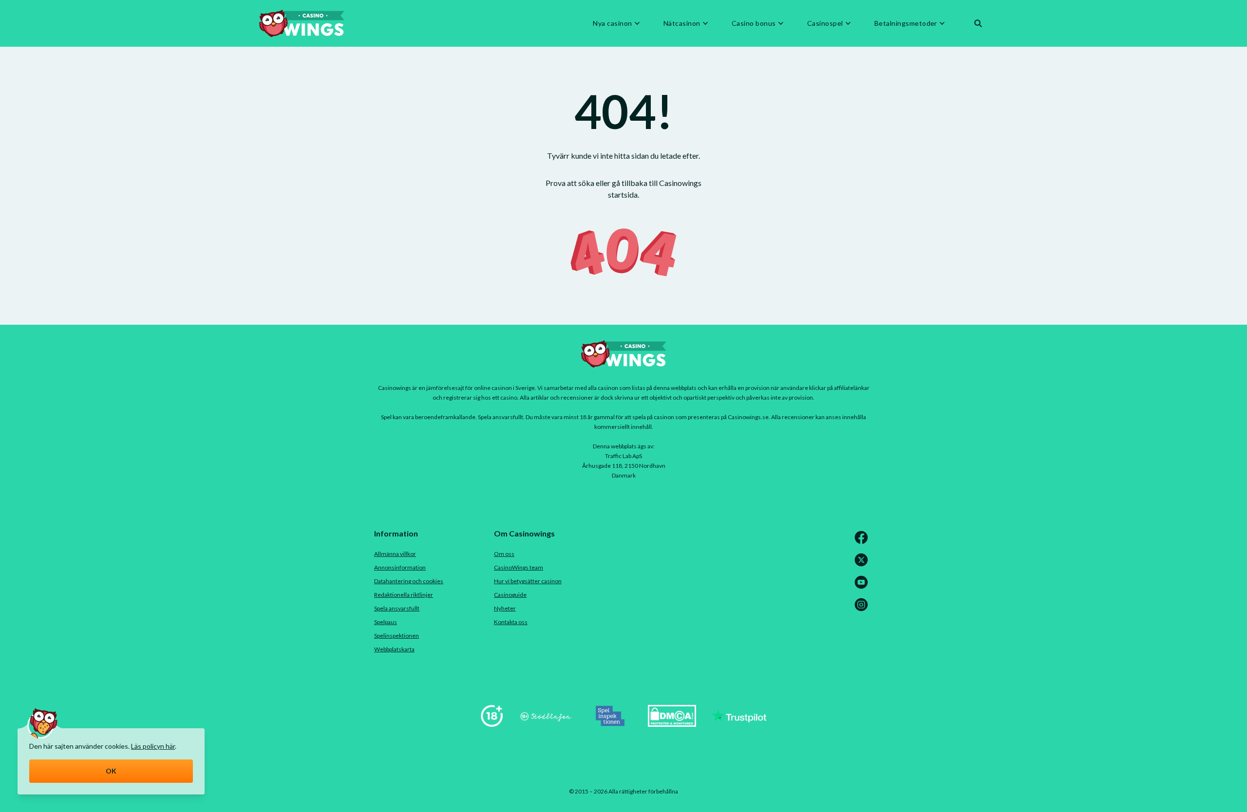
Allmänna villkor (395, 553)
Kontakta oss (511, 622)
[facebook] (863, 542)
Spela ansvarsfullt (396, 608)
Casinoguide (510, 594)
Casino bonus (754, 23)
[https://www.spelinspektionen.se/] (610, 723)
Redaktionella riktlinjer (403, 594)
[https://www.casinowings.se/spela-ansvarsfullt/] (492, 723)
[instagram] (863, 609)
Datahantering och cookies (408, 581)
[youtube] (863, 586)
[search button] (978, 23)
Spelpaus (385, 622)
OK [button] (111, 771)
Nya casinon (612, 23)
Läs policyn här (153, 746)
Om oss (504, 553)
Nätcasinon (681, 23)
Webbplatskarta (394, 649)
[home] (301, 23)
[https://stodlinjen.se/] (545, 723)
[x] (863, 564)
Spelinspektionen (396, 635)
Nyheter (505, 608)
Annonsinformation (400, 567)
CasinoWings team (518, 567)
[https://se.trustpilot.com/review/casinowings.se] (739, 723)
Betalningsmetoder (905, 23)
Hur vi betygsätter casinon (528, 581)
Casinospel (825, 23)
